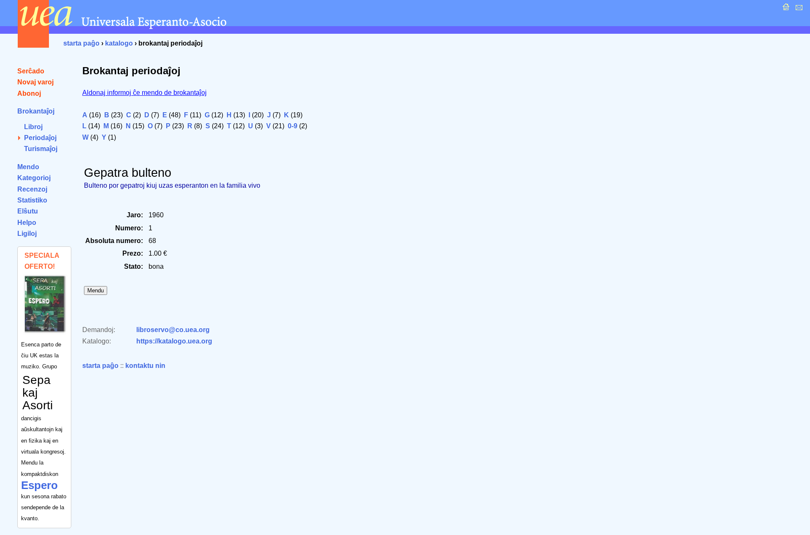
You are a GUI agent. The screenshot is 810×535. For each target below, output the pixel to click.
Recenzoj (32, 189)
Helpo (26, 222)
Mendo (28, 166)
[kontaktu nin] (798, 9)
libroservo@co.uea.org (173, 329)
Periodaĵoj (40, 137)
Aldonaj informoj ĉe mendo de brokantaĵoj (144, 92)
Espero (39, 485)
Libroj (33, 126)
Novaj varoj (35, 82)
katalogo (119, 43)
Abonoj (29, 93)
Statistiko (32, 200)
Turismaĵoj (40, 148)
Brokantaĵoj (35, 111)
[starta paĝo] (785, 9)
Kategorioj (34, 177)
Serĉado (30, 71)
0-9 (292, 126)
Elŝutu (27, 211)
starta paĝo (81, 43)
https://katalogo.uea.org (174, 341)
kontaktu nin (145, 365)
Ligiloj (27, 233)
